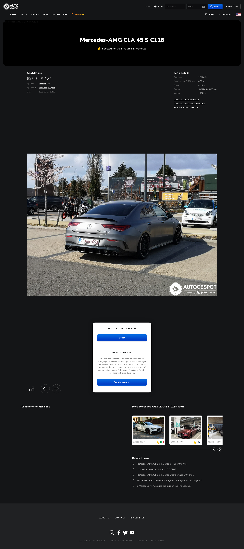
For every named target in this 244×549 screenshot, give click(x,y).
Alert (211, 14)
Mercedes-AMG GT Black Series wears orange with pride (165, 474)
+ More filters (232, 6)
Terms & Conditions (121, 541)
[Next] (220, 449)
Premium (79, 14)
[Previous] (214, 449)
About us (105, 518)
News (147, 6)
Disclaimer (158, 541)
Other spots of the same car (186, 99)
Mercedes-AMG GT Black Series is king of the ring (162, 463)
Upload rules (60, 14)
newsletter (137, 518)
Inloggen (227, 14)
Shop (46, 14)
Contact (120, 518)
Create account (122, 382)
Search (217, 6)
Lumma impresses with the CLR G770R (156, 469)
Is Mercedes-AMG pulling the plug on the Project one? (164, 485)
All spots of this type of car (186, 107)
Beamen (42, 83)
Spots (160, 6)
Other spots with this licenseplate (189, 103)
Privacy (142, 541)
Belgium (51, 87)
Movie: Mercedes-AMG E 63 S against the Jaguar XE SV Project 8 (169, 480)
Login (122, 337)
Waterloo (43, 87)
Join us (35, 14)
